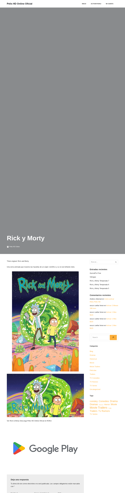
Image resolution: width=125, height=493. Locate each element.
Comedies (104, 401)
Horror (107, 404)
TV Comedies (95, 378)
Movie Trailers (95, 367)
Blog (91, 351)
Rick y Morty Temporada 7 (99, 281)
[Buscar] (116, 3)
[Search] (113, 337)
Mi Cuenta (109, 3)
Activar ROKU (96, 3)
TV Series (93, 386)
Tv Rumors (104, 411)
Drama (114, 401)
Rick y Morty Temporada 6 (99, 285)
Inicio (84, 3)
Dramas (93, 355)
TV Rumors (94, 382)
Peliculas (93, 370)
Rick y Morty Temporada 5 (99, 288)
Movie (92, 363)
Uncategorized (95, 389)
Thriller (110, 408)
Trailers (92, 374)
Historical (93, 359)
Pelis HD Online (14, 246)
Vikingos (93, 277)
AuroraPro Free (95, 273)
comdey (94, 401)
